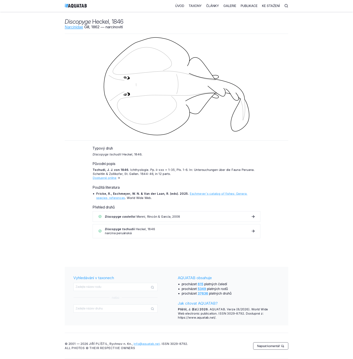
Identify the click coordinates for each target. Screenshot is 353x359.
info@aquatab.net (147, 344)
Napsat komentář (269, 346)
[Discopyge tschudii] (176, 231)
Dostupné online (105, 178)
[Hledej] (152, 287)
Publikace (249, 6)
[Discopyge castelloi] (176, 216)
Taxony (195, 6)
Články (212, 6)
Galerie (229, 6)
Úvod (179, 6)
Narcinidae (74, 27)
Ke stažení (271, 6)
